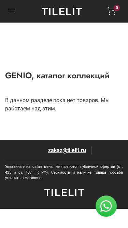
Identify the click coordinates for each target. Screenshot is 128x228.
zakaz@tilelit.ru (67, 150)
